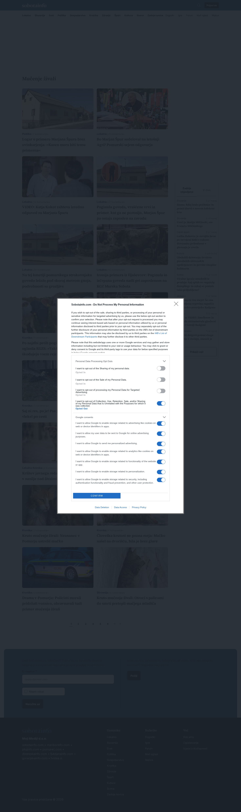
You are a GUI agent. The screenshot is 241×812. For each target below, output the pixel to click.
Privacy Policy (139, 507)
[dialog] (120, 406)
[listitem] (120, 361)
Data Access (120, 507)
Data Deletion (102, 507)
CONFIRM (97, 496)
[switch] (161, 368)
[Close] (177, 305)
